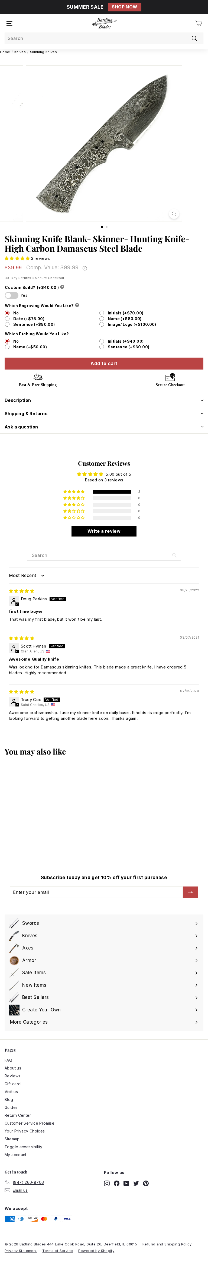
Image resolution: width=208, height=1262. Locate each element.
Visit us (11, 1091)
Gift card (13, 1083)
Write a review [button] (104, 531)
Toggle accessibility (24, 1146)
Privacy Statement (21, 1250)
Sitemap (12, 1139)
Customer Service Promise (29, 1123)
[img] (21, 591)
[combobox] (104, 38)
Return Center (18, 1115)
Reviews (13, 1076)
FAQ (8, 1060)
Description (18, 400)
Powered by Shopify (96, 1250)
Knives (20, 52)
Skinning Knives (43, 52)
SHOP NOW (124, 7)
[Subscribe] (190, 892)
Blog (9, 1099)
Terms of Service (57, 1250)
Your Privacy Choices (25, 1131)
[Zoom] (174, 214)
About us (13, 1068)
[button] (18, 258)
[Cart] (198, 23)
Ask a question (21, 427)
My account (16, 1154)
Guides (11, 1107)
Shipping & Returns (26, 413)
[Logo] (104, 23)
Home (5, 52)
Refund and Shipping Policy (167, 1244)
